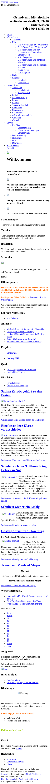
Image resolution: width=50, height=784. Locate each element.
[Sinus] (25, 669)
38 (8, 641)
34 (8, 631)
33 (8, 628)
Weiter (9, 643)
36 (8, 636)
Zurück (10, 616)
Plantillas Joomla (8, 779)
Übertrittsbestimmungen (17, 385)
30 (8, 621)
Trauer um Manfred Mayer (20, 565)
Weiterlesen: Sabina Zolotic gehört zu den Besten (22, 420)
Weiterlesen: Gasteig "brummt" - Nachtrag (19, 559)
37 (8, 638)
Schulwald (12, 353)
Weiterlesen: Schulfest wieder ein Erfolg (18, 525)
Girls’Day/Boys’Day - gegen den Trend (24, 601)
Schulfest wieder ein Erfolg (20, 507)
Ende (9, 646)
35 (8, 633)
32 (8, 626)
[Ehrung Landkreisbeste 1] (25, 401)
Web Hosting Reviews (29, 779)
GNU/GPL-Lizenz (32, 774)
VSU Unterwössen (9, 2)
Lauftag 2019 (13, 358)
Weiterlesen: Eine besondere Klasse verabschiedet (23, 460)
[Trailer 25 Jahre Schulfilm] (5, 269)
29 (8, 618)
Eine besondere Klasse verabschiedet (17, 427)
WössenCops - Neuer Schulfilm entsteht (24, 604)
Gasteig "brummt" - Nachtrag (22, 531)
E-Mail (19, 748)
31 (8, 623)
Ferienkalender (13, 383)
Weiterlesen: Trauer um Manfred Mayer (18, 585)
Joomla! (4, 774)
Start (9, 613)
